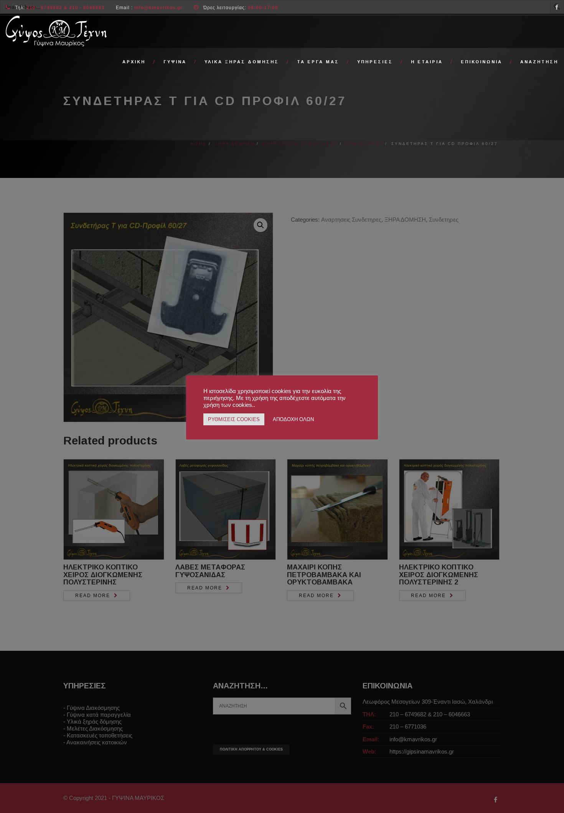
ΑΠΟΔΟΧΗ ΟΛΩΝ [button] (293, 419)
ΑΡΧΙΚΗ (133, 61)
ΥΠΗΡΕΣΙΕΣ (375, 61)
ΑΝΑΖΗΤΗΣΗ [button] (539, 61)
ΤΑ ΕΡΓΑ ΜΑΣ (318, 61)
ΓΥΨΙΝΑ (174, 61)
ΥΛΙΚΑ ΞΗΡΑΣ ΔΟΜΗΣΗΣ (241, 61)
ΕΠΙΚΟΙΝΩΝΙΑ (481, 61)
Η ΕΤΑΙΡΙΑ (427, 61)
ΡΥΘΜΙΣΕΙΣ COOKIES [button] (234, 419)
